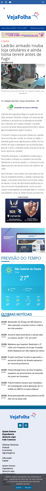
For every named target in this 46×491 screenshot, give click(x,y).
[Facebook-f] (2, 2)
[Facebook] (20, 425)
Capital (5, 41)
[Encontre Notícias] (43, 2)
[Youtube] (10, 2)
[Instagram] (6, 2)
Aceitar (18, 487)
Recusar (28, 487)
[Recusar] (43, 482)
